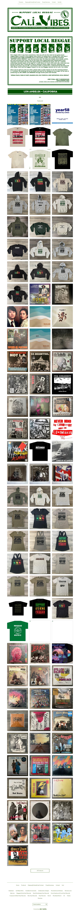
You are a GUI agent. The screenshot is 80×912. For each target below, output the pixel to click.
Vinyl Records (42, 895)
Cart (63, 885)
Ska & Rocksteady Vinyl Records (41, 893)
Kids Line (12, 893)
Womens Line (68, 890)
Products (21, 2)
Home (17, 885)
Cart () (59, 2)
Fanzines (40, 898)
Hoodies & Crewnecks (30, 890)
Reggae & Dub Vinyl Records (23, 893)
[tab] (39, 97)
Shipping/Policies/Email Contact (32, 2)
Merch (49, 895)
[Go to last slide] (9, 66)
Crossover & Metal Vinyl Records (18, 895)
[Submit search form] (46, 904)
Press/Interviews (46, 2)
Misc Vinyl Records (32, 895)
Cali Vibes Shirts (19, 890)
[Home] (40, 19)
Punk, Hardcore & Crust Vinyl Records (60, 893)
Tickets (68, 895)
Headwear (11, 890)
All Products (40, 870)
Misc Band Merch (57, 895)
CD (64, 895)
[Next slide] (71, 66)
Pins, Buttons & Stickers (57, 890)
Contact (54, 2)
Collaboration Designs (43, 890)
